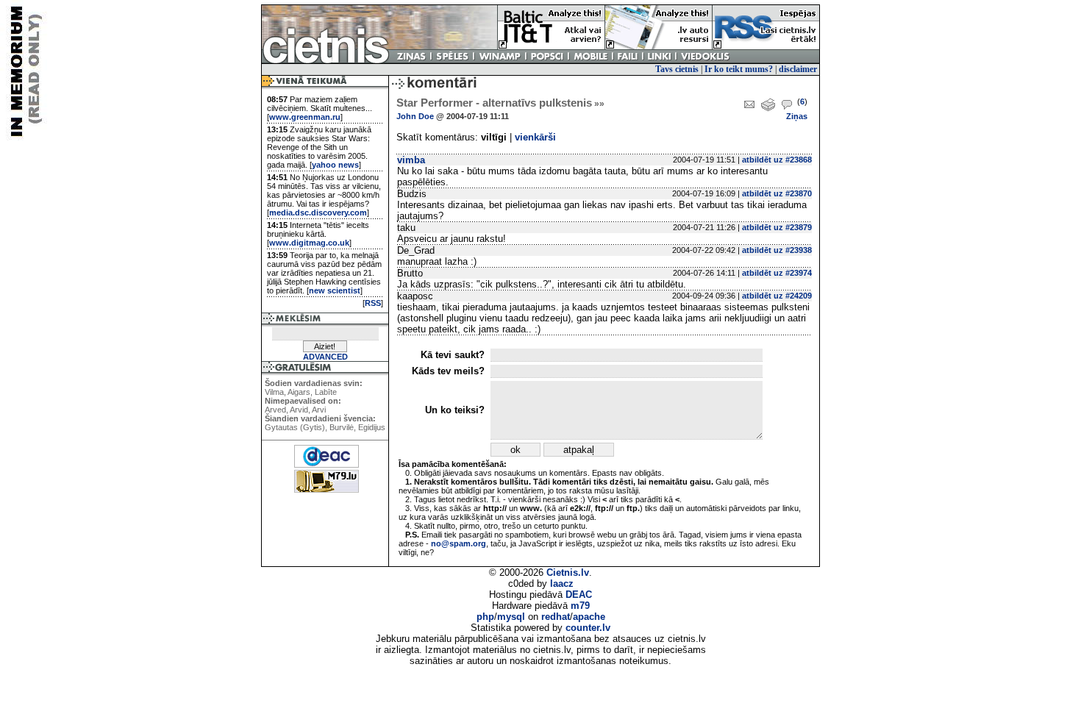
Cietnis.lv (567, 572)
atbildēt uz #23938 (777, 250)
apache (589, 616)
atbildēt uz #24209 (777, 295)
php (485, 616)
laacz (562, 583)
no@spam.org (458, 543)
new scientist (334, 290)
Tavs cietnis (677, 69)
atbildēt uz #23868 (777, 159)
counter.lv (588, 627)
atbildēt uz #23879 (777, 227)
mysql (511, 616)
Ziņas (796, 116)
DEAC (579, 594)
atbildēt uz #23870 (777, 193)
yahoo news (335, 164)
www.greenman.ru (304, 117)
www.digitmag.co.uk (309, 242)
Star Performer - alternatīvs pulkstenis (500, 103)
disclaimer (798, 69)
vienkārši (535, 137)
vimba (411, 159)
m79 (580, 605)
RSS (373, 303)
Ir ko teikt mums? (738, 69)
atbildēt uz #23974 (777, 272)
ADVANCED (325, 356)
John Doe (415, 116)
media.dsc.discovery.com (318, 212)
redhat (555, 616)
